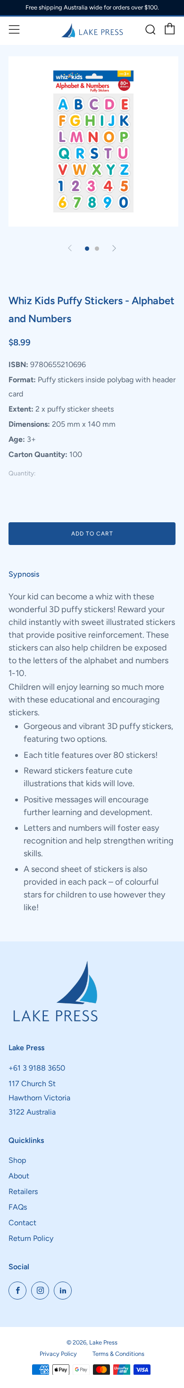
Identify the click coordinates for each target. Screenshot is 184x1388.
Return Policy (30, 1238)
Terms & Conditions (118, 1353)
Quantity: (21, 473)
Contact (22, 1222)
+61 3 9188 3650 (36, 1067)
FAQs (17, 1207)
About (18, 1175)
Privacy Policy (58, 1353)
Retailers (23, 1191)
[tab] (87, 248)
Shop (17, 1160)
